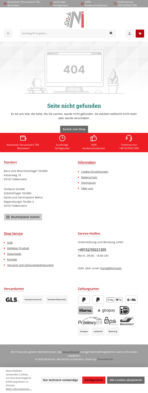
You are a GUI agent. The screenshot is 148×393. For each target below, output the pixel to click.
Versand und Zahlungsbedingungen (30, 265)
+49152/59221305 (92, 249)
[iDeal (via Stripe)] (125, 310)
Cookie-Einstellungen (94, 171)
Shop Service (13, 233)
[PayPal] (84, 299)
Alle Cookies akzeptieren (126, 380)
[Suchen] (111, 33)
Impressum (88, 183)
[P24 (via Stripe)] (90, 321)
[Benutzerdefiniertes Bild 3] (12, 299)
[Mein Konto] (129, 34)
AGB (10, 242)
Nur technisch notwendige (60, 380)
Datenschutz (89, 177)
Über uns (87, 188)
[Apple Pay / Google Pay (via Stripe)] (115, 299)
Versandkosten (71, 352)
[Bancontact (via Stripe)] (127, 321)
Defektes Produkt (18, 248)
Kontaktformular (111, 268)
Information (87, 162)
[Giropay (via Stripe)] (106, 310)
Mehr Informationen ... (19, 389)
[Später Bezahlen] (98, 299)
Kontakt (12, 259)
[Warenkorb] (140, 34)
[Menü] (8, 34)
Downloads (14, 254)
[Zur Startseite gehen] (74, 19)
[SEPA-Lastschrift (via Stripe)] (131, 299)
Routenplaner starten (25, 217)
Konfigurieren (94, 380)
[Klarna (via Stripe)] (85, 310)
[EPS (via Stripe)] (111, 321)
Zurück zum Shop (74, 129)
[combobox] (63, 33)
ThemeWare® (105, 359)
